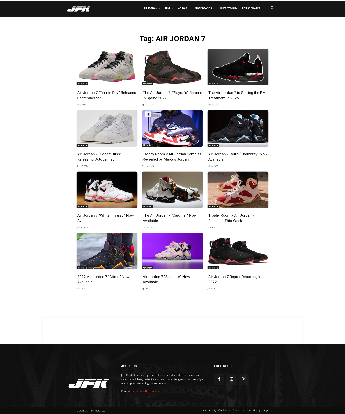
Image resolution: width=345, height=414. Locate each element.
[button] (272, 8)
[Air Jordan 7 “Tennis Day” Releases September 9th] (107, 67)
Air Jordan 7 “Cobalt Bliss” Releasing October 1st (99, 156)
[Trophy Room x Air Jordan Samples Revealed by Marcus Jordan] (172, 128)
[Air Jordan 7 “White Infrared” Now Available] (107, 190)
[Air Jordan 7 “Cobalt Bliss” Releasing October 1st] (107, 128)
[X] (244, 379)
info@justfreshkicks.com (149, 391)
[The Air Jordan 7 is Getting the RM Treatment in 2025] (238, 67)
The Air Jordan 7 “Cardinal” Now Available (170, 218)
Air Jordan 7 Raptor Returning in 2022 (234, 279)
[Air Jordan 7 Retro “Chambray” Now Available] (238, 128)
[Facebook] (219, 379)
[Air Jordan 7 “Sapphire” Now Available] (172, 251)
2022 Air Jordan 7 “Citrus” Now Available (103, 279)
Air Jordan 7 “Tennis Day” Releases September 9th (106, 95)
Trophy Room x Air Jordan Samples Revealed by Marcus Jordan (172, 156)
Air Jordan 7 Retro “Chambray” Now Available (238, 156)
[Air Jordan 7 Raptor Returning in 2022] (238, 251)
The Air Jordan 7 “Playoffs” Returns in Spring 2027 (172, 95)
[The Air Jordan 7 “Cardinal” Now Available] (172, 190)
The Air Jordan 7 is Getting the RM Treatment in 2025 (237, 95)
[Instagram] (231, 379)
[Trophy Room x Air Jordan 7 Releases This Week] (238, 190)
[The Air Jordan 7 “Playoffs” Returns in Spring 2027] (172, 67)
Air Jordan (82, 83)
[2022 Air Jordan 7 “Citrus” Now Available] (107, 251)
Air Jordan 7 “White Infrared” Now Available (105, 218)
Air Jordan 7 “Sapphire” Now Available (166, 279)
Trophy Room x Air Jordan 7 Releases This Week (231, 218)
